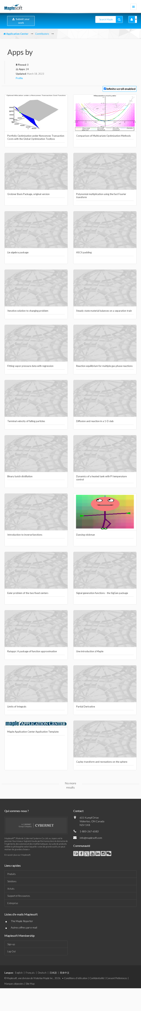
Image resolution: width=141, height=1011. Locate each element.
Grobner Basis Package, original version (28, 194)
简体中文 (64, 972)
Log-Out (11, 951)
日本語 (53, 972)
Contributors (42, 33)
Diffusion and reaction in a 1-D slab (95, 421)
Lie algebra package (17, 252)
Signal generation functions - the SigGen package (102, 593)
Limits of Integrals (16, 706)
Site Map (30, 983)
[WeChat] (108, 853)
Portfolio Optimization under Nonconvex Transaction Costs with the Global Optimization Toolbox (35, 137)
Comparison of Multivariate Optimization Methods (103, 135)
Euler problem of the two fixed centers (27, 593)
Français (30, 972)
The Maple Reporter (22, 921)
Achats (11, 888)
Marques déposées (14, 983)
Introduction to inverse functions (24, 534)
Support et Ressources (18, 895)
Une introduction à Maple (89, 651)
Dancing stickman (85, 534)
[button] (131, 19)
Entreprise (12, 903)
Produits (11, 874)
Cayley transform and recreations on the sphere (101, 761)
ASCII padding (84, 252)
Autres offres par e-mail (24, 927)
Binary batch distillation (19, 476)
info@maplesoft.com (91, 837)
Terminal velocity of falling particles (26, 421)
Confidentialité (96, 978)
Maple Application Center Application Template (33, 731)
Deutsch (42, 972)
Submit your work (22, 20)
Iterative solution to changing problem (27, 310)
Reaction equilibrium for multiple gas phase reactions (104, 365)
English (19, 972)
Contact (78, 811)
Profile (19, 78)
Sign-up (11, 944)
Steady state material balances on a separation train (104, 310)
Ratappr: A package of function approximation (32, 651)
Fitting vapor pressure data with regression (30, 365)
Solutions (12, 881)
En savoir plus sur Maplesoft (17, 854)
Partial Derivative (85, 706)
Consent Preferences (116, 978)
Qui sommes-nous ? (16, 811)
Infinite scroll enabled (120, 88)
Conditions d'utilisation (75, 978)
